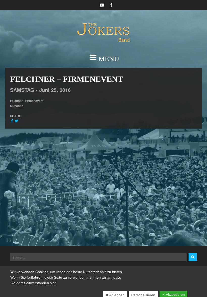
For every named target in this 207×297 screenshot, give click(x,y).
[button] (103, 59)
